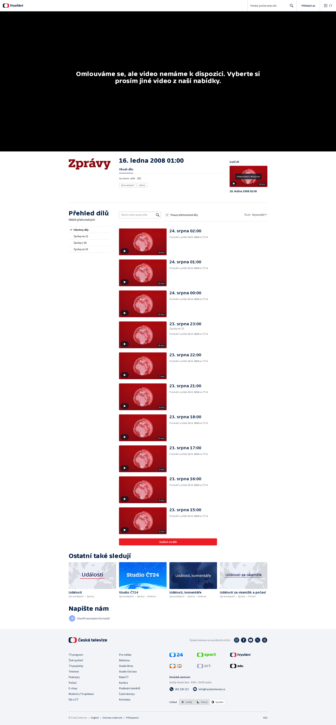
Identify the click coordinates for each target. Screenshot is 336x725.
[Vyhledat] (157, 214)
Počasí (72, 682)
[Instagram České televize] (236, 640)
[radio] (90, 230)
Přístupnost (132, 717)
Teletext (74, 671)
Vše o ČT (74, 699)
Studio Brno (126, 666)
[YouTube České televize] (250, 640)
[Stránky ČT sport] (206, 656)
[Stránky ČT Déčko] (175, 667)
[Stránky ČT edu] (236, 667)
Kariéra (123, 682)
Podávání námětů (129, 688)
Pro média (125, 654)
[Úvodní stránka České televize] (88, 640)
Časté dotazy (127, 694)
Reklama (124, 660)
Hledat (291, 6)
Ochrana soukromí (112, 717)
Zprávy (142, 185)
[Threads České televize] (264, 640)
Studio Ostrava (128, 671)
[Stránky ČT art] (204, 667)
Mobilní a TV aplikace (81, 694)
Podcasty (74, 677)
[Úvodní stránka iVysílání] (16, 6)
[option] (186, 702)
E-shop (73, 688)
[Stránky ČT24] (176, 656)
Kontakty (124, 699)
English (95, 717)
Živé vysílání (76, 660)
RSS (265, 717)
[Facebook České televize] (243, 640)
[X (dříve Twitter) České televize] (257, 640)
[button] (248, 178)
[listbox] (202, 702)
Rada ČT (124, 677)
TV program (76, 654)
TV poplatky (76, 666)
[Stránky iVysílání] (240, 656)
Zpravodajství (127, 185)
